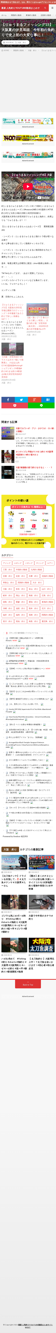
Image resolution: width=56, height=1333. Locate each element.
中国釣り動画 (21, 569)
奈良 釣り (20, 589)
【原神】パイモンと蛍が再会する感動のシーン (27, 668)
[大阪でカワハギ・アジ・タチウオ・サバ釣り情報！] (7, 433)
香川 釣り (7, 621)
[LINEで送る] (41, 405)
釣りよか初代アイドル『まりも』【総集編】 (26, 737)
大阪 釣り (22, 42)
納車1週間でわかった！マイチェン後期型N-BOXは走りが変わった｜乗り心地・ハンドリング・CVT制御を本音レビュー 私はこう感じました (29, 782)
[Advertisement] (28, 81)
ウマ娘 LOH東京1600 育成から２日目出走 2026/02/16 (30, 813)
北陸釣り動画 (46, 15)
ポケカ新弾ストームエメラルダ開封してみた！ (27, 760)
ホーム (4, 15)
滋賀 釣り (20, 608)
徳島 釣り (7, 602)
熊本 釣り (33, 608)
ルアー (50, 563)
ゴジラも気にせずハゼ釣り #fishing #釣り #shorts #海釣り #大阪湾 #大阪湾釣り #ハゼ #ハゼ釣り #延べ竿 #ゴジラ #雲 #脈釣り (14, 923)
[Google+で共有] (34, 400)
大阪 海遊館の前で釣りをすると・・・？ (34, 467)
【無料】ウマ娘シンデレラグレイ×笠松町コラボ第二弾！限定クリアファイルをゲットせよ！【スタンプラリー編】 (29, 821)
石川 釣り (46, 608)
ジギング (29, 563)
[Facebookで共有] (8, 400)
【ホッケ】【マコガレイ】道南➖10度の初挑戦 (27, 807)
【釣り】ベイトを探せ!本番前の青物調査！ (25, 724)
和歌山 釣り (8, 582)
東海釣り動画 (31, 15)
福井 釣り (7, 615)
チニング (40, 563)
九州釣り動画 (36, 569)
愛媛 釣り (20, 602)
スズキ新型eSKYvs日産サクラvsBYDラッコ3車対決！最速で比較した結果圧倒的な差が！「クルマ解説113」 (29, 766)
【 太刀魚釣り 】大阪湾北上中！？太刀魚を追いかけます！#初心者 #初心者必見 (41, 963)
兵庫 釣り (33, 576)
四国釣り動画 (23, 582)
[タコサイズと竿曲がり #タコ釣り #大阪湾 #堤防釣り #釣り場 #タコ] (7, 456)
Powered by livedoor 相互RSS (15, 836)
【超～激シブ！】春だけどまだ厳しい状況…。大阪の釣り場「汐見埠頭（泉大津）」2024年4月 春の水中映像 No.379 (38, 323)
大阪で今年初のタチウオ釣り (41, 917)
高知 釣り (20, 621)
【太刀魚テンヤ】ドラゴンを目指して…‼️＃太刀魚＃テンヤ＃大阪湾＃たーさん (13, 880)
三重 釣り (7, 569)
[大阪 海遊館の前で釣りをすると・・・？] (7, 472)
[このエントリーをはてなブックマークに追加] (48, 400)
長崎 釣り (33, 615)
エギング (18, 563)
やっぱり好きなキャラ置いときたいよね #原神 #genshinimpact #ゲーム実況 (25, 677)
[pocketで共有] (14, 405)
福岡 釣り (20, 615)
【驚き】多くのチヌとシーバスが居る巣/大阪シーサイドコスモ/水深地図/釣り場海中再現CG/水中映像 (41, 882)
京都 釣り (7, 576)
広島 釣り (46, 595)
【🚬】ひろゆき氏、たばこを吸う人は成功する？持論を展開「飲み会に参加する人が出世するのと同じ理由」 (29, 685)
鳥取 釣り (33, 621)
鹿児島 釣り (47, 621)
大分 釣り (37, 582)
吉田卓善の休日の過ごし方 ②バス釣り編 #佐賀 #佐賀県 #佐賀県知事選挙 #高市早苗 (29, 731)
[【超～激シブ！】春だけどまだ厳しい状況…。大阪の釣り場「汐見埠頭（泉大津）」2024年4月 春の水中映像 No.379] (38, 309)
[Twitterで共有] (21, 400)
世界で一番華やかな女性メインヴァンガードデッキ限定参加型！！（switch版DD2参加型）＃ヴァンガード (29, 753)
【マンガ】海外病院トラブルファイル (23, 633)
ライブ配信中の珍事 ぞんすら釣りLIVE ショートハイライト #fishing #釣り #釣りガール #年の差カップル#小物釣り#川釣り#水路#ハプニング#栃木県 (29, 800)
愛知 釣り (33, 602)
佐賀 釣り (20, 576)
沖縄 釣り (7, 608)
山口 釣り (46, 589)
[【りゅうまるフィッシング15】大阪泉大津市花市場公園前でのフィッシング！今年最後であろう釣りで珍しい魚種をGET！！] (14, 322)
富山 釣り (33, 589)
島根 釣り (33, 595)
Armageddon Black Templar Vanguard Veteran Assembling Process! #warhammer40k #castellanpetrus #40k (27, 744)
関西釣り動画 (16, 15)
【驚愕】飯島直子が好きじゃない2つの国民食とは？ (29, 699)
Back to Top (28, 985)
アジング (6, 563)
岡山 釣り (20, 595)
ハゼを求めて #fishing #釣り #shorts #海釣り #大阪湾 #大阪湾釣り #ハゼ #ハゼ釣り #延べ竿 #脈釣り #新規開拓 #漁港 (14, 965)
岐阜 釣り (7, 595)
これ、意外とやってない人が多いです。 (24, 704)
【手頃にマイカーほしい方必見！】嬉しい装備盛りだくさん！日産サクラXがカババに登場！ (29, 774)
